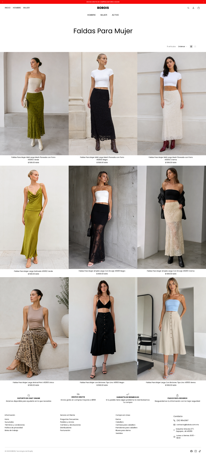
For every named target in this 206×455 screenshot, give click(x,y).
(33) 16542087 (182, 420)
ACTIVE (115, 15)
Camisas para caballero (125, 425)
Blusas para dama (123, 430)
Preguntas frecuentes (69, 419)
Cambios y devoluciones (70, 425)
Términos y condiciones (15, 425)
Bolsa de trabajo (11, 430)
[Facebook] (191, 451)
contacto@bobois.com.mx (188, 424)
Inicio (7, 419)
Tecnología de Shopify (24, 451)
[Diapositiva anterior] (3, 103)
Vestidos (119, 433)
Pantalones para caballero (126, 427)
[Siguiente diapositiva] (65, 103)
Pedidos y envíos (67, 422)
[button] (182, 46)
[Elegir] (65, 152)
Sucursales (9, 422)
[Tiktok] (199, 451)
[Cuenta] (193, 8)
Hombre (91, 15)
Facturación (65, 430)
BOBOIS (13, 451)
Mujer (103, 15)
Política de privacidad (14, 427)
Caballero (120, 422)
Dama (118, 419)
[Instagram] (195, 451)
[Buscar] (188, 8)
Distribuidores (65, 427)
